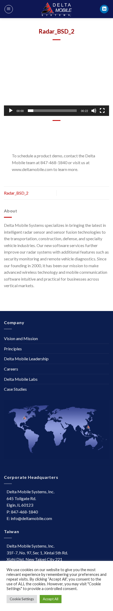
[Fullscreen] (102, 110)
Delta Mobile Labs (21, 379)
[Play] (10, 110)
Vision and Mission (21, 338)
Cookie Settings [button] (22, 599)
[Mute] (93, 110)
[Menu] (8, 9)
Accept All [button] (50, 599)
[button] (56, 86)
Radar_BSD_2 (16, 192)
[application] (56, 86)
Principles (13, 348)
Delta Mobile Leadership (26, 358)
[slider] (52, 110)
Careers (11, 368)
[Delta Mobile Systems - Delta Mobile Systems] (56, 9)
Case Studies (15, 389)
